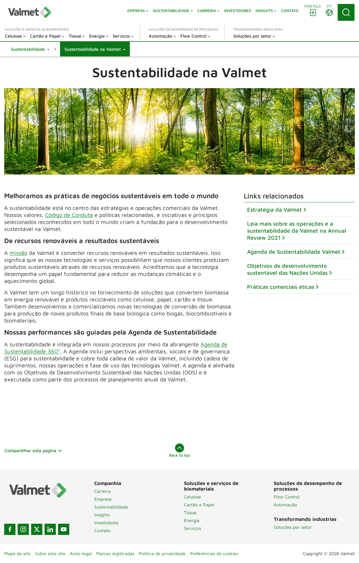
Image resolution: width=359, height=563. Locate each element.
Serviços (192, 528)
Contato (102, 530)
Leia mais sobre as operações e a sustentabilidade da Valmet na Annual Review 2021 (296, 230)
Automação (285, 504)
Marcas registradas (115, 553)
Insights (102, 514)
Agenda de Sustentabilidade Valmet (293, 251)
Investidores (106, 522)
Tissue (190, 512)
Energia (191, 520)
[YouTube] (63, 529)
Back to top (179, 455)
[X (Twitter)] (36, 529)
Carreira (102, 491)
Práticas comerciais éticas (280, 286)
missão (18, 253)
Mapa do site (17, 553)
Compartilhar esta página (30, 450)
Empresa (103, 499)
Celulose (192, 496)
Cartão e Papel (199, 504)
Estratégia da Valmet (274, 209)
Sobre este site (50, 553)
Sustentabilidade (111, 506)
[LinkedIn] (50, 529)
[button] (30, 49)
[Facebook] (9, 529)
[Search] (346, 12)
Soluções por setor (293, 527)
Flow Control (287, 496)
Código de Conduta (69, 215)
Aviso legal (81, 553)
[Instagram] (23, 529)
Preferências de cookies (214, 553)
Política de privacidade (162, 553)
